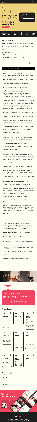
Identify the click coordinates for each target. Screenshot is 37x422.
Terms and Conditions (25, 419)
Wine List (6, 26)
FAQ (8, 419)
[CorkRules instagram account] (24, 420)
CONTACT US (17, 301)
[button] (18, 68)
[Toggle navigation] (33, 2)
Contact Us (12, 419)
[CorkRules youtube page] (28, 420)
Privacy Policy (17, 419)
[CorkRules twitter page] (26, 420)
